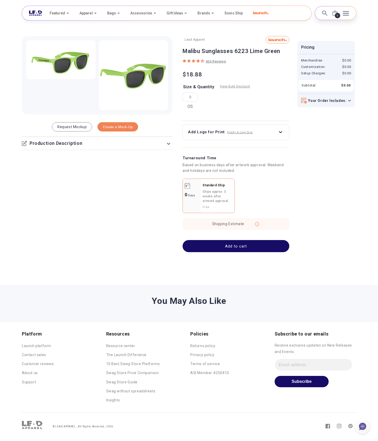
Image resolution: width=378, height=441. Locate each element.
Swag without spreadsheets (131, 391)
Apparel (86, 13)
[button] (260, 12)
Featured (57, 13)
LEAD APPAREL (65, 426)
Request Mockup (72, 127)
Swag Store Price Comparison (132, 373)
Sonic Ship (233, 13)
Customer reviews (38, 364)
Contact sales (34, 355)
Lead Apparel (195, 39)
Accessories (141, 13)
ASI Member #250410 (209, 373)
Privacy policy (202, 355)
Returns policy (202, 346)
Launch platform (36, 346)
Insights (113, 400)
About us (30, 373)
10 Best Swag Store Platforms (133, 364)
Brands (203, 13)
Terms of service (205, 364)
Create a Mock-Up (118, 127)
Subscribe (302, 381)
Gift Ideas (175, 13)
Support (29, 382)
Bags (111, 13)
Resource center (120, 346)
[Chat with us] (362, 426)
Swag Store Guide (122, 382)
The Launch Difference (126, 355)
